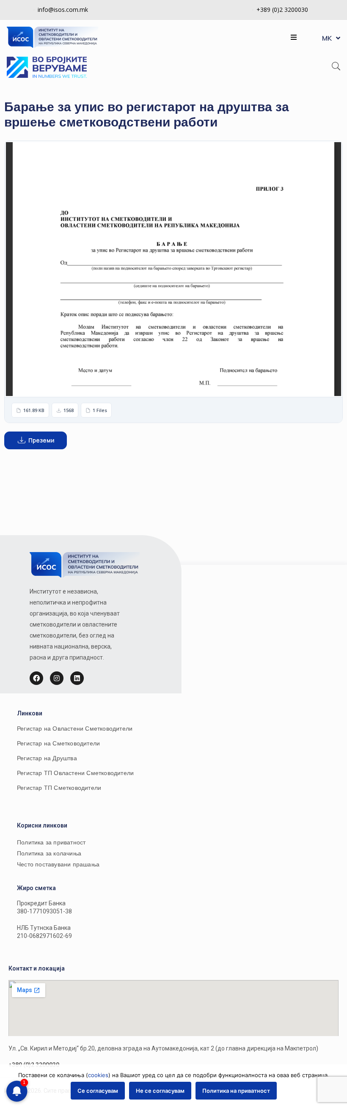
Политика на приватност (236, 1090)
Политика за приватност (51, 842)
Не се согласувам (160, 1090)
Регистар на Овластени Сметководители (74, 728)
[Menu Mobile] (293, 37)
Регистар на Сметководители (58, 743)
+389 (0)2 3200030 (282, 9)
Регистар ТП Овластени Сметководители (75, 773)
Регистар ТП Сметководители (59, 787)
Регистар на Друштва (47, 758)
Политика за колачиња (49, 853)
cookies (98, 1075)
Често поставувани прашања (58, 864)
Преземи (41, 440)
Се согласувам (97, 1090)
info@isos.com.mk (63, 9)
